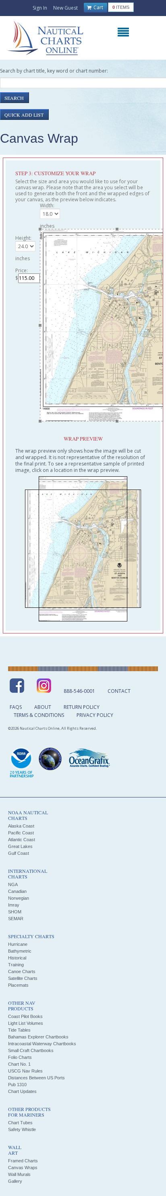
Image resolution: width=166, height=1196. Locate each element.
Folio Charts (20, 1057)
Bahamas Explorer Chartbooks (38, 1036)
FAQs (16, 707)
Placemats (18, 985)
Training (16, 964)
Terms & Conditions (39, 715)
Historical (17, 957)
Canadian (17, 891)
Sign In (40, 7)
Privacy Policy (95, 715)
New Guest (65, 7)
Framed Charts (23, 1160)
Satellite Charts (22, 978)
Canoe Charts (21, 971)
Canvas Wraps (22, 1167)
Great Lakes (20, 846)
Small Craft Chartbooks (31, 1050)
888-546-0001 (79, 691)
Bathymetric (19, 951)
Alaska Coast (21, 826)
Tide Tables (19, 1030)
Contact (119, 691)
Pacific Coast (21, 832)
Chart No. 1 (19, 1064)
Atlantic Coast (21, 839)
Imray (13, 905)
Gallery (15, 1181)
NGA (13, 884)
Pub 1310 (17, 1084)
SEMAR (15, 918)
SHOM (14, 911)
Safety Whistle (22, 1129)
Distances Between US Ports (36, 1077)
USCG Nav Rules (25, 1071)
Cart (97, 7)
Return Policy (82, 707)
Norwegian (18, 898)
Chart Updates (22, 1091)
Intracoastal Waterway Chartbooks (42, 1043)
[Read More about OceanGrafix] (89, 759)
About (42, 707)
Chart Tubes (20, 1122)
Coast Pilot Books (25, 1016)
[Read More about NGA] (50, 759)
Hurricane (17, 944)
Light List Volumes (25, 1023)
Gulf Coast (18, 853)
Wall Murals (19, 1174)
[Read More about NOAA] (22, 763)
